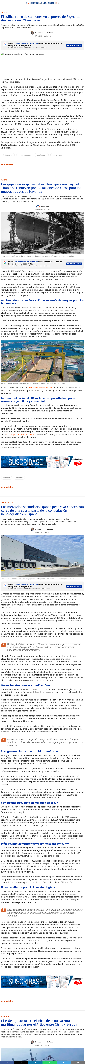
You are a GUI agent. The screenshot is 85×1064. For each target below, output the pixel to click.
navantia (6, 478)
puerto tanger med (60, 155)
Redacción (45, 206)
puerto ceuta (41, 155)
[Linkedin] (35, 1062)
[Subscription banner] (42, 470)
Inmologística (7, 502)
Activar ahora (73, 45)
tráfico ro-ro (7, 155)
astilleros (19, 478)
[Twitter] (21, 1062)
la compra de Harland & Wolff (20, 434)
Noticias (4, 12)
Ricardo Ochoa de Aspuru (44, 33)
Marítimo (5, 180)
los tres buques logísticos (40, 387)
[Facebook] (7, 1062)
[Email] (78, 1062)
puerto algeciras (25, 155)
